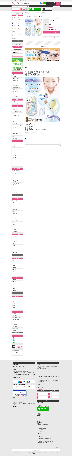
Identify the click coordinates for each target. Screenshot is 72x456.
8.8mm (14, 301)
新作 (45, 6)
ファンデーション (16, 127)
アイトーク (15, 202)
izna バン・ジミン (16, 245)
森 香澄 (14, 239)
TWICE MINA (15, 250)
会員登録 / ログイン (57, 6)
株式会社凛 (15, 326)
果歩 (14, 247)
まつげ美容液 (15, 138)
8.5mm (14, 307)
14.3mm (14, 267)
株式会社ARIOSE (15, 324)
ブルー (14, 25)
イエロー (14, 28)
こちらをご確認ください (40, 434)
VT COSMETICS (15, 211)
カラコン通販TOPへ (56, 447)
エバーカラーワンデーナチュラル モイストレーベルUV (17, 178)
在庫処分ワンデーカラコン (17, 85)
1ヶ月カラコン (15, 78)
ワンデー (48, 6)
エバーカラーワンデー (16, 173)
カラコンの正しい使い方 (44, 0)
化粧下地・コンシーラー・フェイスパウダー (17, 119)
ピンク (19, 23)
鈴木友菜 (14, 236)
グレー (14, 146)
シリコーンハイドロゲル (20, 19)
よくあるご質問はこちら (40, 431)
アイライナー (15, 113)
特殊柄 (14, 31)
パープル (20, 25)
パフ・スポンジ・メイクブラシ (17, 134)
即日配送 (51, 6)
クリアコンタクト (15, 19)
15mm (14, 260)
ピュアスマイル (15, 220)
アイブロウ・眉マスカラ (17, 111)
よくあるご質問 (54, 0)
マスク (14, 101)
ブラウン (14, 22)
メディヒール (15, 231)
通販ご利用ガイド (16, 350)
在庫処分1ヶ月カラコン (17, 89)
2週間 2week (20, 34)
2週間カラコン (15, 76)
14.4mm (14, 265)
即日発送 (14, 38)
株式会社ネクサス (16, 330)
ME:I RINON (15, 241)
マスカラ (14, 136)
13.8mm (14, 286)
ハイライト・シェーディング (17, 125)
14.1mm (14, 271)
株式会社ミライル (16, 315)
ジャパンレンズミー (16, 319)
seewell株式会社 (15, 328)
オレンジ (20, 28)
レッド (14, 161)
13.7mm (14, 288)
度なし (19, 17)
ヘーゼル (20, 22)
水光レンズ (42, 6)
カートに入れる (52, 32)
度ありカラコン (15, 80)
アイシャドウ (15, 109)
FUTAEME (14, 222)
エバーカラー (38, 6)
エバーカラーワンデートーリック (17, 190)
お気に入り (51, 35)
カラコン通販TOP (27, 12)
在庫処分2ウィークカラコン (17, 87)
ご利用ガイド (49, 0)
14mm (14, 283)
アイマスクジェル (16, 204)
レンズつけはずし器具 (16, 96)
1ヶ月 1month (15, 35)
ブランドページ (47, 37)
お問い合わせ (58, 0)
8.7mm (14, 303)
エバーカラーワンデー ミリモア (17, 171)
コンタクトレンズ (16, 83)
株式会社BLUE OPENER (16, 317)
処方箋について (34, 452)
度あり (14, 17)
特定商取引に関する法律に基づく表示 (50, 452)
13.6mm (14, 290)
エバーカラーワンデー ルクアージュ (17, 184)
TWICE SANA (15, 252)
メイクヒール (15, 229)
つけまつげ (15, 123)
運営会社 (58, 452)
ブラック (14, 23)
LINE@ (15, 342)
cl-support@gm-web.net (42, 428)
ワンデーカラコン (16, 74)
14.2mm (14, 269)
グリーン (14, 150)
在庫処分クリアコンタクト (17, 91)
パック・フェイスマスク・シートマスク (17, 131)
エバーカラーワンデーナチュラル (17, 175)
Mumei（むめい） (16, 243)
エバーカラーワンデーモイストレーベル (17, 181)
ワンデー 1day (15, 34)
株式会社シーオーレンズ (17, 313)
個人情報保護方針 (40, 452)
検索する (17, 46)
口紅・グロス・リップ (16, 115)
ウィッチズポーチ (16, 209)
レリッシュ (15, 192)
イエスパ (14, 207)
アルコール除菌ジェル (16, 103)
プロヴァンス (15, 224)
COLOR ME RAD (15, 213)
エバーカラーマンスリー (17, 186)
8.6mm (14, 305)
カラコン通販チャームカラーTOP (17, 452)
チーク (14, 121)
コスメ (31, 12)
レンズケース (15, 94)
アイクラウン (15, 200)
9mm (14, 298)
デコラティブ (15, 218)
